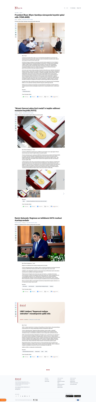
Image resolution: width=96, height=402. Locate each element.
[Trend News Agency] (18, 379)
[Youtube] (23, 396)
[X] (20, 396)
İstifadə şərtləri (72, 379)
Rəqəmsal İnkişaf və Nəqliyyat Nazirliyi (42, 286)
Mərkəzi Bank (37, 351)
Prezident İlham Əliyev (26, 91)
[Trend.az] (18, 8)
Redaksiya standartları (60, 384)
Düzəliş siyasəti (59, 385)
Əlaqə (58, 382)
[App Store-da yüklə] (69, 396)
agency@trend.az (17, 389)
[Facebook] (18, 396)
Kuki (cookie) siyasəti (73, 384)
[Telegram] (25, 396)
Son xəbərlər (47, 379)
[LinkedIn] (27, 396)
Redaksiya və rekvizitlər (61, 381)
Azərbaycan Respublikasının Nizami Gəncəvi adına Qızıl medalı (36, 201)
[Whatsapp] (16, 396)
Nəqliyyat (51, 286)
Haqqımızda (59, 379)
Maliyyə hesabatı (60, 387)
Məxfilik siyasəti (72, 381)
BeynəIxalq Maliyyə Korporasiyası (28, 351)
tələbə (42, 351)
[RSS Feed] (29, 396)
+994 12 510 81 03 (17, 388)
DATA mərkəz (25, 286)
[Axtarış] (65, 8)
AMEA (24, 201)
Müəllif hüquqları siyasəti (74, 382)
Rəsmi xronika (47, 381)
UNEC (46, 351)
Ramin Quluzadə (31, 286)
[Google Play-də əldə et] (77, 396)
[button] (16, 24)
